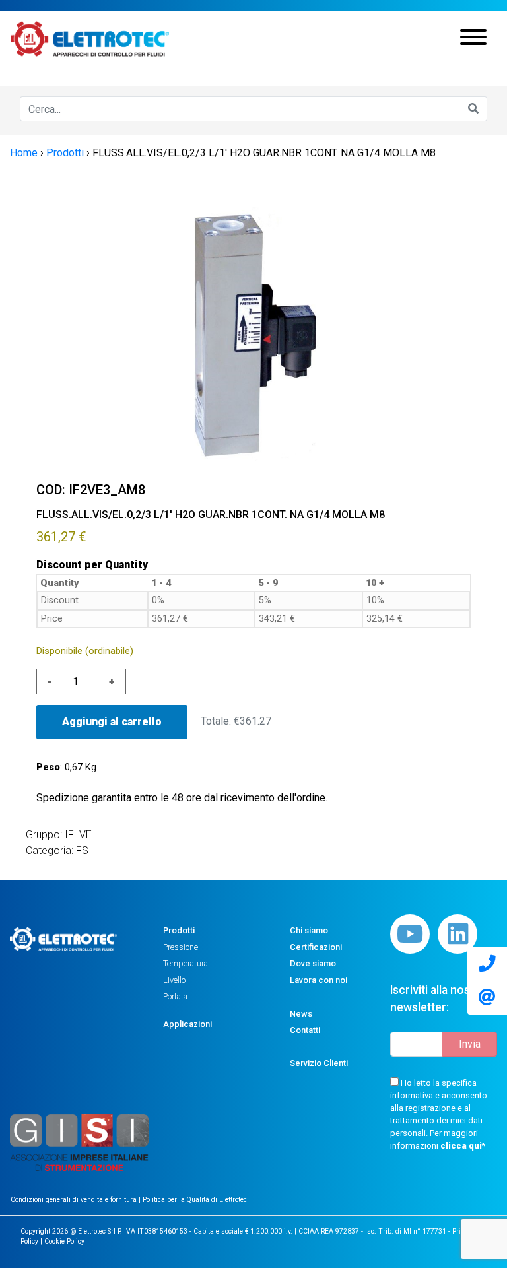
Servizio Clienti (319, 1063)
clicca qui (461, 1146)
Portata (175, 996)
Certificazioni (316, 947)
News (301, 1013)
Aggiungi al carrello (112, 722)
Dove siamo (313, 963)
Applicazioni (187, 1024)
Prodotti (179, 930)
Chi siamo (309, 930)
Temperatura (185, 963)
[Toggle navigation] (473, 39)
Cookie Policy (64, 1241)
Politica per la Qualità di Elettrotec (195, 1199)
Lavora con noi (318, 980)
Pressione (180, 947)
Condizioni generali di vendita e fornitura (75, 1199)
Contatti (305, 1030)
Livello (174, 980)
